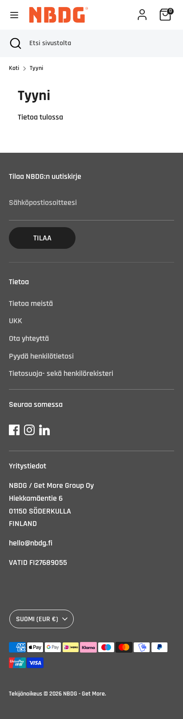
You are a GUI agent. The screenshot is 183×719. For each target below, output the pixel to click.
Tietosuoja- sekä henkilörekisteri (61, 373)
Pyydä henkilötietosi (41, 356)
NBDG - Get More (84, 694)
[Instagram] (29, 430)
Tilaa (42, 238)
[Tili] (142, 12)
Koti (14, 68)
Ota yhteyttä (29, 338)
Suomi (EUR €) (37, 619)
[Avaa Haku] (15, 43)
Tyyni (36, 68)
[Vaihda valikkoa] (14, 15)
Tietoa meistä (31, 303)
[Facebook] (14, 430)
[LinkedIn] (44, 430)
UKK (15, 321)
